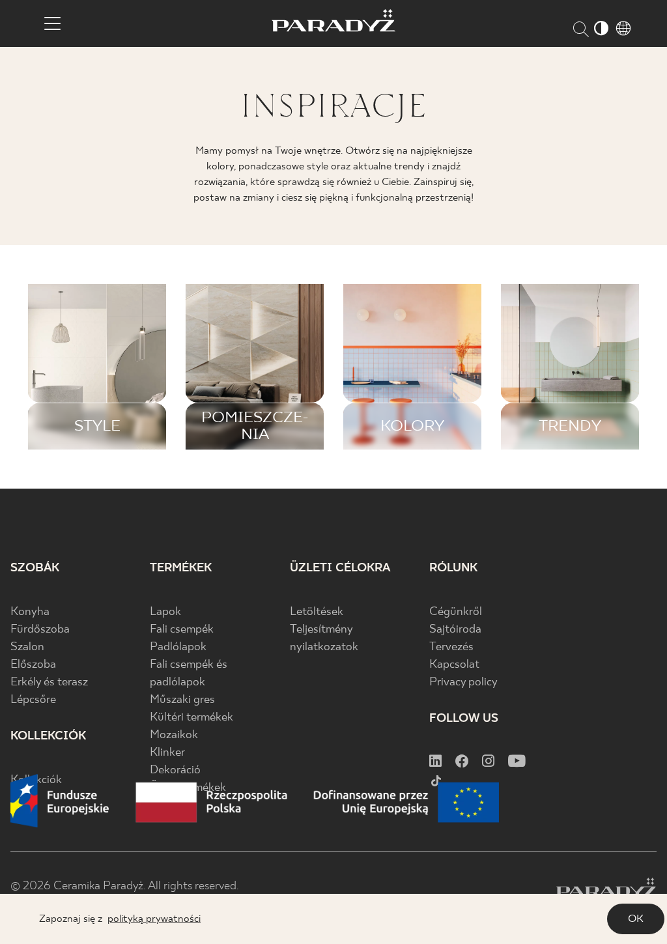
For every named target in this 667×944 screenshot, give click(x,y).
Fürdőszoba (40, 629)
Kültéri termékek (191, 717)
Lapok (165, 612)
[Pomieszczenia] (255, 367)
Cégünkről (455, 612)
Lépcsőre (33, 700)
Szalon (27, 647)
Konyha (30, 612)
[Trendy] (570, 367)
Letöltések (316, 612)
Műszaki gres (182, 700)
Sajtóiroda (455, 629)
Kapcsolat (454, 665)
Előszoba (33, 665)
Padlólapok (178, 647)
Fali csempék (182, 629)
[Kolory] (412, 367)
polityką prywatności (154, 919)
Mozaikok (174, 735)
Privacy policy (463, 682)
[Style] (97, 367)
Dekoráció (175, 770)
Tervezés (451, 647)
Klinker (167, 753)
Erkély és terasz (49, 682)
